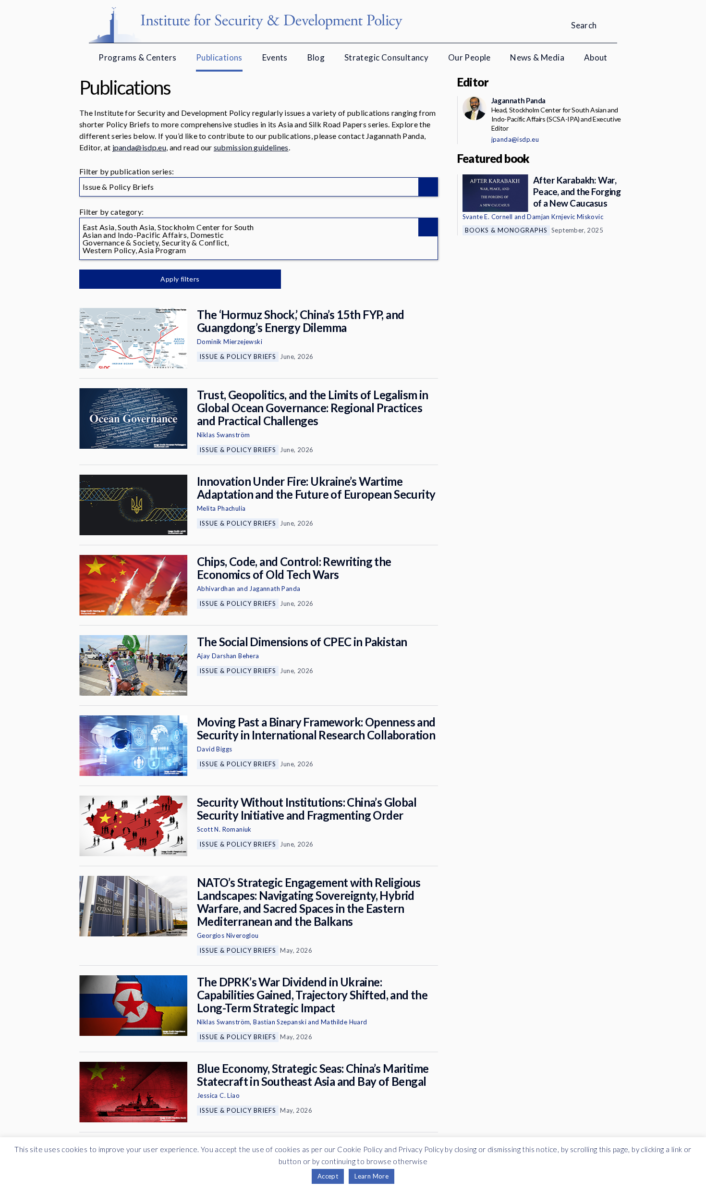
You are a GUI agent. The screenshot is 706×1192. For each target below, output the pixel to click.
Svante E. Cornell (488, 217)
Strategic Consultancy (386, 57)
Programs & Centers (137, 57)
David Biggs (214, 749)
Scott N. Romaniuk (224, 829)
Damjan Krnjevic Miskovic (565, 217)
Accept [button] (327, 1176)
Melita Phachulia (221, 508)
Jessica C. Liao (218, 1095)
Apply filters (179, 279)
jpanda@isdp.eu (139, 147)
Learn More (371, 1176)
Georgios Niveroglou (228, 935)
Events (275, 57)
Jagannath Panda (274, 588)
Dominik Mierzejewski (229, 341)
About (596, 57)
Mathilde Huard (344, 1022)
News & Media (537, 57)
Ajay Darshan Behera (228, 656)
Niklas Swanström (223, 435)
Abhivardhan (216, 588)
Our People (469, 57)
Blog (316, 57)
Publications (219, 57)
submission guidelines (251, 147)
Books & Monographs (506, 230)
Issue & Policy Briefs (237, 356)
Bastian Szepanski (279, 1022)
